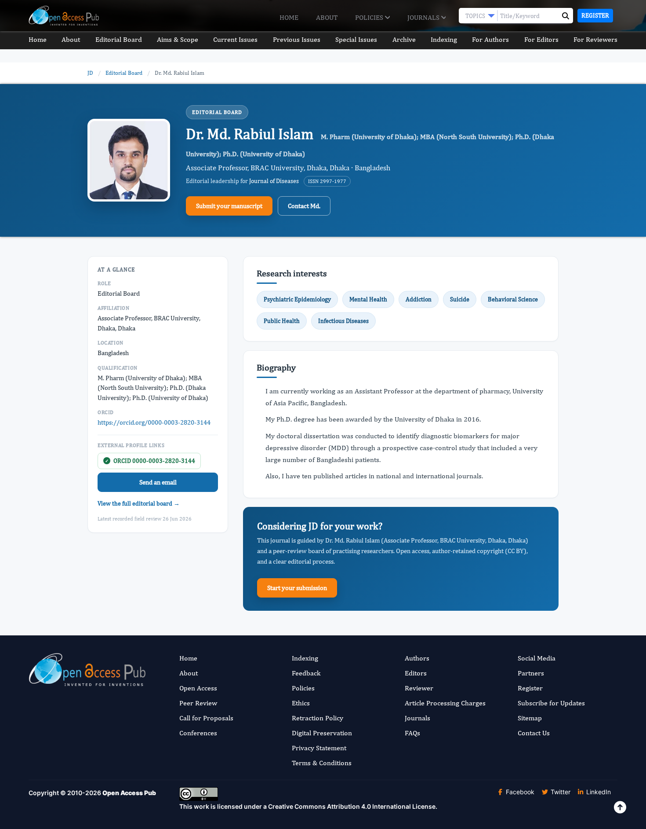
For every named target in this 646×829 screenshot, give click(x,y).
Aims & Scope (177, 39)
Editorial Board (118, 39)
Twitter (559, 792)
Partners (531, 673)
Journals (424, 17)
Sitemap (530, 718)
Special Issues (356, 39)
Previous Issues (296, 39)
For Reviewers (595, 39)
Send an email (158, 482)
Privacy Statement (319, 748)
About (327, 17)
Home (288, 17)
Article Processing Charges (445, 703)
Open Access (198, 688)
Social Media (536, 658)
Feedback (306, 673)
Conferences (198, 733)
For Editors (541, 39)
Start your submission (297, 587)
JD (90, 73)
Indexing (444, 39)
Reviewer (419, 688)
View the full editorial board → (139, 503)
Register (595, 15)
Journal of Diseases (274, 180)
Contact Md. (304, 205)
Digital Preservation (322, 733)
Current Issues (235, 39)
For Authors (490, 39)
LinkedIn (597, 792)
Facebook (519, 792)
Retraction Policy (317, 718)
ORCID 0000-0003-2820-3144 (150, 460)
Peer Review (198, 703)
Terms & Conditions (322, 763)
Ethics (301, 703)
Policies (370, 17)
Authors (417, 658)
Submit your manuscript (229, 205)
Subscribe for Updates (551, 703)
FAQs (412, 733)
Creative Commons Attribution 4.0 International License (352, 806)
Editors (416, 673)
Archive (404, 39)
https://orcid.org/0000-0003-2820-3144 (154, 422)
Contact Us (534, 733)
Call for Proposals (206, 718)
